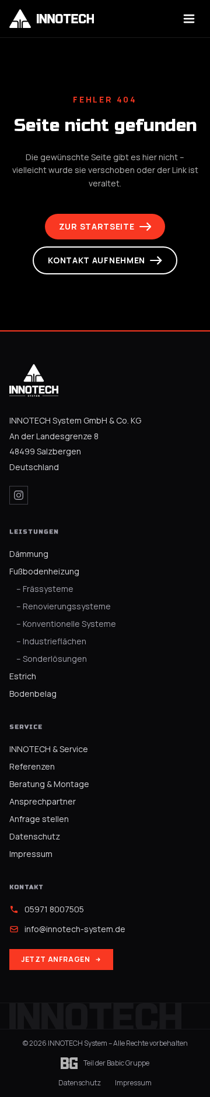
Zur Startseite (97, 226)
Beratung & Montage (49, 783)
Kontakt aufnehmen (96, 260)
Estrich (22, 676)
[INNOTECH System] (33, 380)
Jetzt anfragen (55, 959)
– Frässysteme (45, 588)
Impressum (30, 853)
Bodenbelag (33, 693)
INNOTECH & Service (48, 748)
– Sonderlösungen (51, 658)
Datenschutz (34, 836)
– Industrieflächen (51, 641)
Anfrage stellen (39, 818)
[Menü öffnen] (189, 18)
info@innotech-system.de (74, 928)
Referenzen (32, 766)
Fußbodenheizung (44, 571)
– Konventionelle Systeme (66, 623)
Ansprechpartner (42, 801)
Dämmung (28, 553)
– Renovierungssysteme (63, 606)
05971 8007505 (54, 909)
